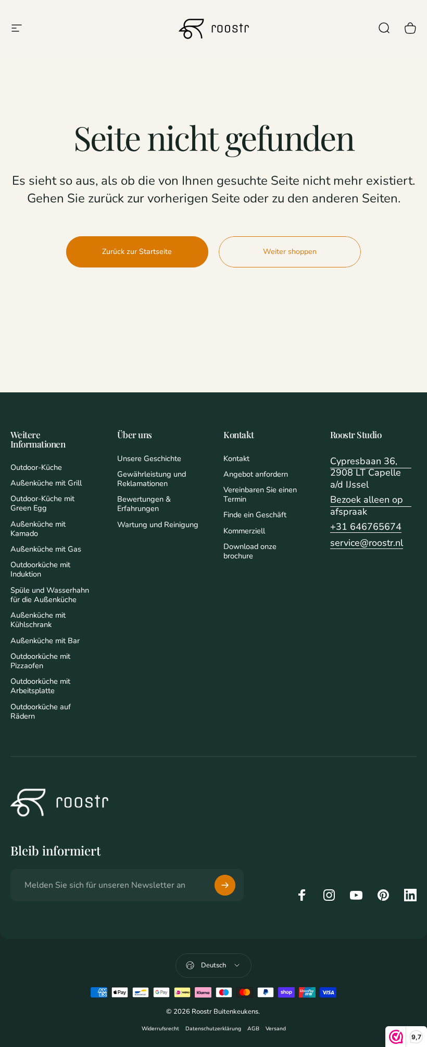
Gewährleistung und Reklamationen (151, 478)
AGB (253, 1028)
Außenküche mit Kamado (38, 528)
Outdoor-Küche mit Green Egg (42, 503)
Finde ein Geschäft (254, 514)
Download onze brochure (250, 551)
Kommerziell (244, 530)
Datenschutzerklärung (213, 1028)
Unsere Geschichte (149, 458)
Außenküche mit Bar (45, 640)
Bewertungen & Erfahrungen (144, 503)
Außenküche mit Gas (45, 549)
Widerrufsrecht (160, 1028)
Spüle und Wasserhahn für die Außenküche (49, 594)
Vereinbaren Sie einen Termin (260, 494)
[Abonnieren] (225, 885)
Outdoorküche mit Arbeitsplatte (40, 685)
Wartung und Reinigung (157, 524)
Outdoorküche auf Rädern (40, 711)
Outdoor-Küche (36, 467)
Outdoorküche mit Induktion (40, 569)
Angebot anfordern (255, 474)
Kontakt (236, 458)
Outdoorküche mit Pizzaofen (40, 661)
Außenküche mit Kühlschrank (38, 619)
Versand (276, 1028)
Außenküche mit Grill (46, 483)
